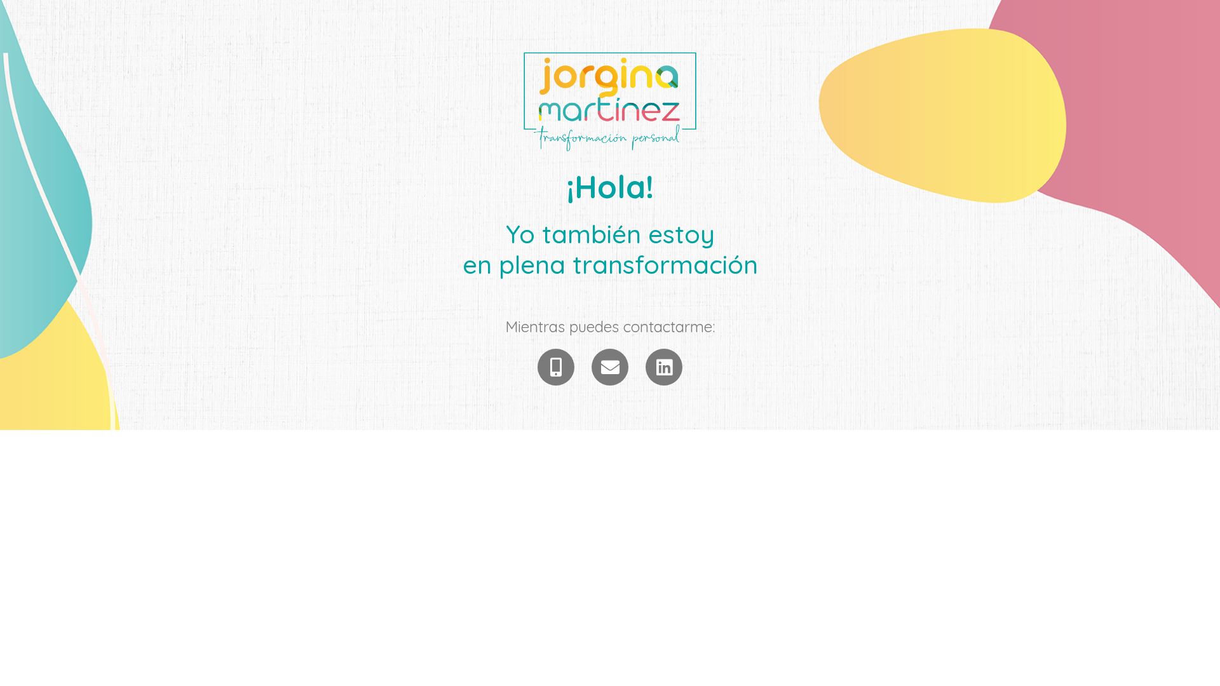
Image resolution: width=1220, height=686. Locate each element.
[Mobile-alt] (556, 367)
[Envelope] (610, 367)
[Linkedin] (664, 367)
